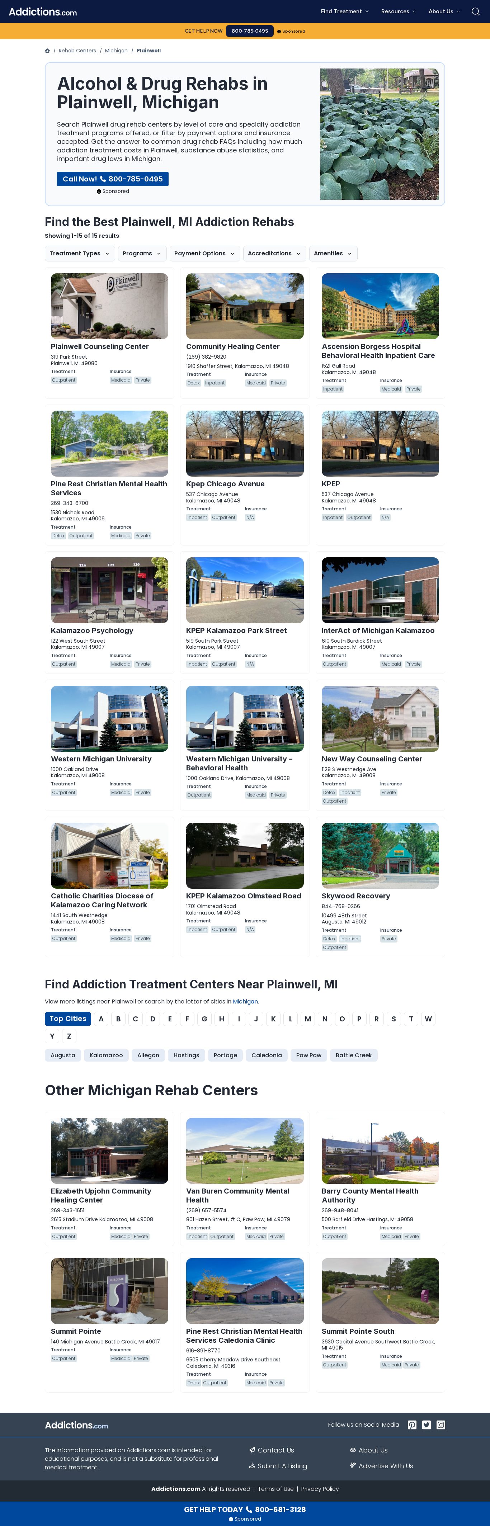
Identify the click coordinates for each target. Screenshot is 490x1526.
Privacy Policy (320, 1489)
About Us (373, 1450)
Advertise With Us (386, 1466)
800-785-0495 (250, 31)
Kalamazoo (106, 1055)
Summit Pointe (76, 1331)
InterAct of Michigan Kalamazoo (378, 630)
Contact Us (276, 1450)
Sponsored (294, 31)
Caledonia (266, 1055)
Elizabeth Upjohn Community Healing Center (101, 1195)
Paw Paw (308, 1055)
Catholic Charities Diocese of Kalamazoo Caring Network (102, 900)
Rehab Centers (77, 50)
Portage (225, 1055)
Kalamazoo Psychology (92, 630)
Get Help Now (204, 31)
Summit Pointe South (358, 1331)
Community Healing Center (233, 346)
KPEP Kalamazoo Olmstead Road (243, 896)
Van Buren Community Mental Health (237, 1195)
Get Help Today (245, 1509)
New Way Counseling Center (372, 759)
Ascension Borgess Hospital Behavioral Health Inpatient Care (378, 351)
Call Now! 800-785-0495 (113, 179)
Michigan (116, 50)
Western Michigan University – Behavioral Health (239, 763)
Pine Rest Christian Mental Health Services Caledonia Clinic (244, 1336)
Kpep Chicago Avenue (225, 483)
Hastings (186, 1055)
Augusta (63, 1055)
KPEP (331, 483)
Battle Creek (354, 1055)
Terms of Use (276, 1489)
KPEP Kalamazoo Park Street (236, 630)
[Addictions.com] (48, 50)
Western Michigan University (101, 759)
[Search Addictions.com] (475, 11)
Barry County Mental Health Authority (370, 1195)
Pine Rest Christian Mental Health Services (109, 488)
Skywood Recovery (356, 896)
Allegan (148, 1055)
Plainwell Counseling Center (100, 346)
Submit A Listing (282, 1466)
